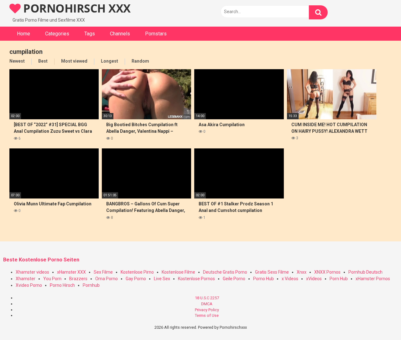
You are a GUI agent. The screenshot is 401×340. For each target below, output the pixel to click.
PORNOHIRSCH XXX (76, 8)
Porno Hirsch (62, 285)
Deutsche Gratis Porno (225, 272)
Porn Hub (339, 278)
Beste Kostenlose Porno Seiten (41, 260)
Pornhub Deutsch (365, 272)
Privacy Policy (207, 309)
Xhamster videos (32, 272)
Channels (120, 34)
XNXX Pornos (327, 272)
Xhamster (25, 278)
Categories (57, 34)
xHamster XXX (71, 272)
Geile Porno (234, 278)
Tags (89, 34)
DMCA (206, 303)
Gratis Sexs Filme (272, 272)
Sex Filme (103, 272)
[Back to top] (380, 321)
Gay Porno (136, 278)
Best (43, 61)
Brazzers (78, 278)
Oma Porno (106, 278)
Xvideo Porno (29, 285)
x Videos (290, 278)
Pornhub (91, 285)
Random (140, 61)
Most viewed (74, 61)
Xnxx (301, 272)
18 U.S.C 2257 (207, 298)
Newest (17, 61)
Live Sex (162, 278)
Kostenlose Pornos (196, 278)
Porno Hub (263, 278)
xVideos (314, 278)
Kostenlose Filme (178, 272)
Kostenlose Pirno (137, 272)
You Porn (52, 278)
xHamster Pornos (373, 278)
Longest (109, 61)
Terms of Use (207, 315)
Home (23, 34)
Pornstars (156, 34)
